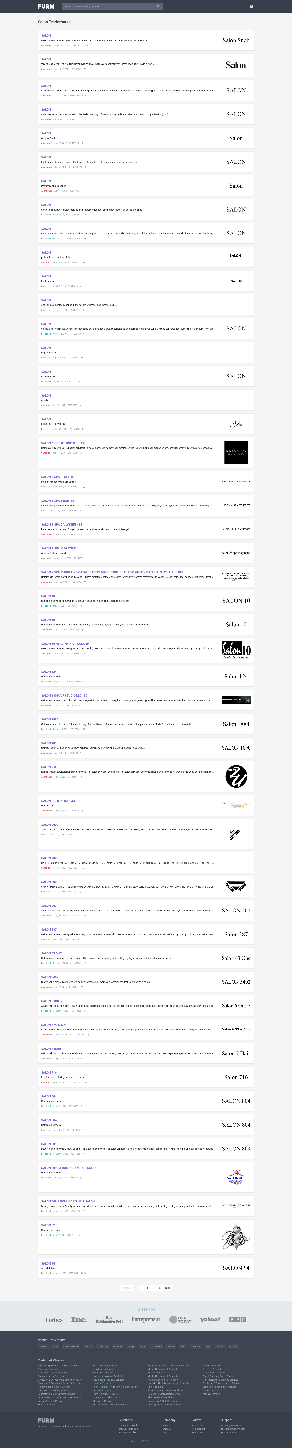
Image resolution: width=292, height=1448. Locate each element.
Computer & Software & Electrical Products (60, 1379)
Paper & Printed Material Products (165, 1390)
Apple (55, 1346)
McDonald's (156, 1346)
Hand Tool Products (103, 1372)
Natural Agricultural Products (163, 1379)
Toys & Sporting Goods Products (220, 1376)
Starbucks (195, 1346)
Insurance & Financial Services (108, 1379)
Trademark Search (128, 1425)
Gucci (142, 1346)
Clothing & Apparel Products (52, 1372)
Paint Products (155, 1386)
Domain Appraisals (128, 1429)
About (165, 1425)
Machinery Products (103, 1401)
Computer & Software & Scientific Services (60, 1383)
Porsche (171, 1346)
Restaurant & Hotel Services (162, 1401)
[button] (252, 6)
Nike (208, 1346)
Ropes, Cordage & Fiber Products (165, 1404)
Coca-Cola (103, 1346)
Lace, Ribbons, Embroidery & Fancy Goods (115, 1386)
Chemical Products (48, 1369)
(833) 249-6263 (232, 1425)
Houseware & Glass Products (108, 1376)
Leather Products (102, 1390)
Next (167, 1287)
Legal (165, 1432)
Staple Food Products (214, 1372)
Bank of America (71, 1346)
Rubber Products (211, 1365)
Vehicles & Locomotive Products (219, 1386)
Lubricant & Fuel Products (106, 1397)
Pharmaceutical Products (161, 1397)
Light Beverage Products (106, 1394)
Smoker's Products (212, 1369)
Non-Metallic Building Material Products (168, 1383)
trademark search (57, 1426)
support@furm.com (234, 1429)
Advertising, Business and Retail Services (59, 1365)
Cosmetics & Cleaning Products (54, 1390)
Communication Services (51, 1376)
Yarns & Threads (211, 1394)
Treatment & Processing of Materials (222, 1383)
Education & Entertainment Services (56, 1394)
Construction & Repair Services (54, 1386)
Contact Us (230, 1432)
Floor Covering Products (105, 1365)
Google (131, 1346)
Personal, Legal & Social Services (165, 1394)
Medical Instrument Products (163, 1369)
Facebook (118, 1346)
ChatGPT (88, 1346)
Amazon (43, 1346)
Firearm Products (47, 1404)
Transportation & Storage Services (220, 1379)
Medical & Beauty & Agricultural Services (169, 1365)
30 (159, 1287)
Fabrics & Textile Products (51, 1401)
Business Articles (127, 1432)
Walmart (233, 1346)
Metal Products (156, 1372)
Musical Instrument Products (163, 1376)
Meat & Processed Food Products (110, 1404)
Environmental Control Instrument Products (61, 1397)
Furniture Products (103, 1369)
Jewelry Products (102, 1383)
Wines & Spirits (210, 1390)
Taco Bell (219, 1346)
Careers (166, 1429)
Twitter (199, 1425)
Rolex (182, 1346)
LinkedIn (199, 1432)
